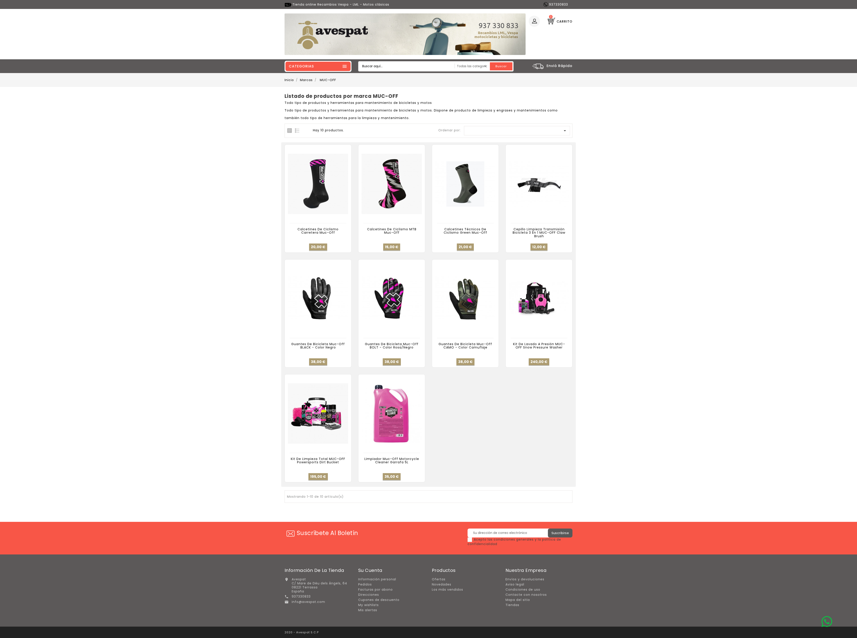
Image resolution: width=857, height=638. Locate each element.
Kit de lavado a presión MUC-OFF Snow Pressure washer (539, 346)
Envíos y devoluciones (524, 579)
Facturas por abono (375, 589)
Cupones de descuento (378, 600)
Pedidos (365, 584)
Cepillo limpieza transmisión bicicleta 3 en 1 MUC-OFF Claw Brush (539, 232)
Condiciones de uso (522, 589)
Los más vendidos (447, 589)
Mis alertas (367, 610)
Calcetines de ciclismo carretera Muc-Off (318, 231)
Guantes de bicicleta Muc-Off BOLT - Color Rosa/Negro (391, 346)
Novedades (441, 584)
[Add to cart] (308, 218)
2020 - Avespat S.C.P (302, 632)
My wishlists (368, 605)
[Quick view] (328, 218)
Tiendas (512, 605)
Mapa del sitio (517, 600)
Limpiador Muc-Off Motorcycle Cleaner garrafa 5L (391, 460)
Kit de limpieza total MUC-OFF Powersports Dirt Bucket (318, 460)
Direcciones (368, 594)
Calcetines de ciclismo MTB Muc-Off (391, 231)
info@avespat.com (308, 602)
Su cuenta (370, 570)
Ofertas (438, 579)
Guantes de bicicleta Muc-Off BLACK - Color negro (318, 346)
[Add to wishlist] (318, 218)
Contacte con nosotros (526, 594)
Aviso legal (514, 584)
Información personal (377, 579)
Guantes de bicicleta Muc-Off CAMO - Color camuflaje (465, 346)
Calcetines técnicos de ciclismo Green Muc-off (465, 231)
